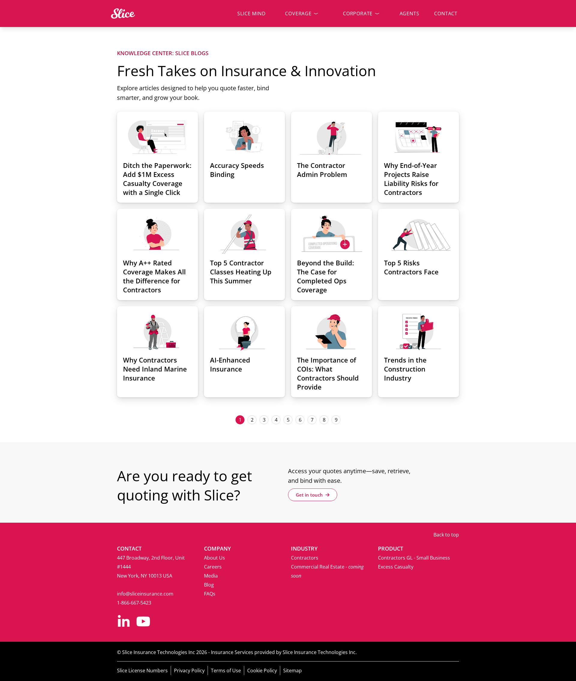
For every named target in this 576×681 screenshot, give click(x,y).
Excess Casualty (395, 566)
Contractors (304, 557)
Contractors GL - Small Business (414, 557)
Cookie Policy (262, 670)
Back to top (446, 534)
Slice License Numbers (142, 670)
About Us (214, 557)
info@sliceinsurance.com (145, 593)
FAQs (209, 593)
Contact (446, 13)
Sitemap (292, 670)
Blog (209, 584)
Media (211, 575)
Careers (213, 566)
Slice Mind (251, 13)
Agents (409, 13)
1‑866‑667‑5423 (134, 602)
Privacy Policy (189, 670)
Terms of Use (226, 670)
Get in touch (310, 495)
